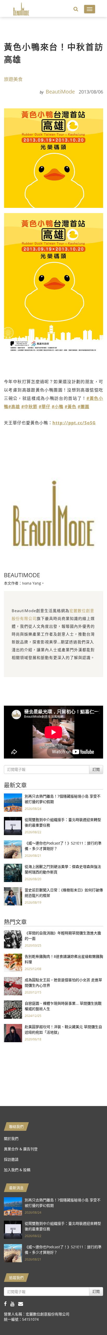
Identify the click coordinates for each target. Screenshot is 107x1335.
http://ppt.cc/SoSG (74, 423)
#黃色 (70, 406)
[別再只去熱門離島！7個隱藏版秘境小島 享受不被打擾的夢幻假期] (13, 802)
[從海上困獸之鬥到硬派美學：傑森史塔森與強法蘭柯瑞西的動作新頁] (13, 872)
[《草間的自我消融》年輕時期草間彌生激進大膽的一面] (13, 938)
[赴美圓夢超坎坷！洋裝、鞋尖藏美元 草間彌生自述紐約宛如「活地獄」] (13, 1032)
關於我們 (11, 1138)
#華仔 (44, 406)
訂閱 (96, 769)
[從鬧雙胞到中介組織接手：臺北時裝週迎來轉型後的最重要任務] (13, 825)
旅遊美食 (13, 79)
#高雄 (14, 406)
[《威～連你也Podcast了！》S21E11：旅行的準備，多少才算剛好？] (13, 849)
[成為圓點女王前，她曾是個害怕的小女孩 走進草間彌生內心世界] (13, 985)
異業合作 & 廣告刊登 (21, 1148)
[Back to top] (90, 1318)
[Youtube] (14, 1303)
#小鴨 (57, 406)
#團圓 (83, 406)
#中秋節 (29, 406)
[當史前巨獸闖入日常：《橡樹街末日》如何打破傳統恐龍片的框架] (13, 895)
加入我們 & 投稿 (17, 1169)
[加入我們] (22, 1303)
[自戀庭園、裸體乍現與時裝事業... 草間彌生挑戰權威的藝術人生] (13, 1009)
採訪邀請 (11, 1159)
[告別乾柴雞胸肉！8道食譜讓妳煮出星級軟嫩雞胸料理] (13, 962)
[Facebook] (7, 1303)
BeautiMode (60, 91)
